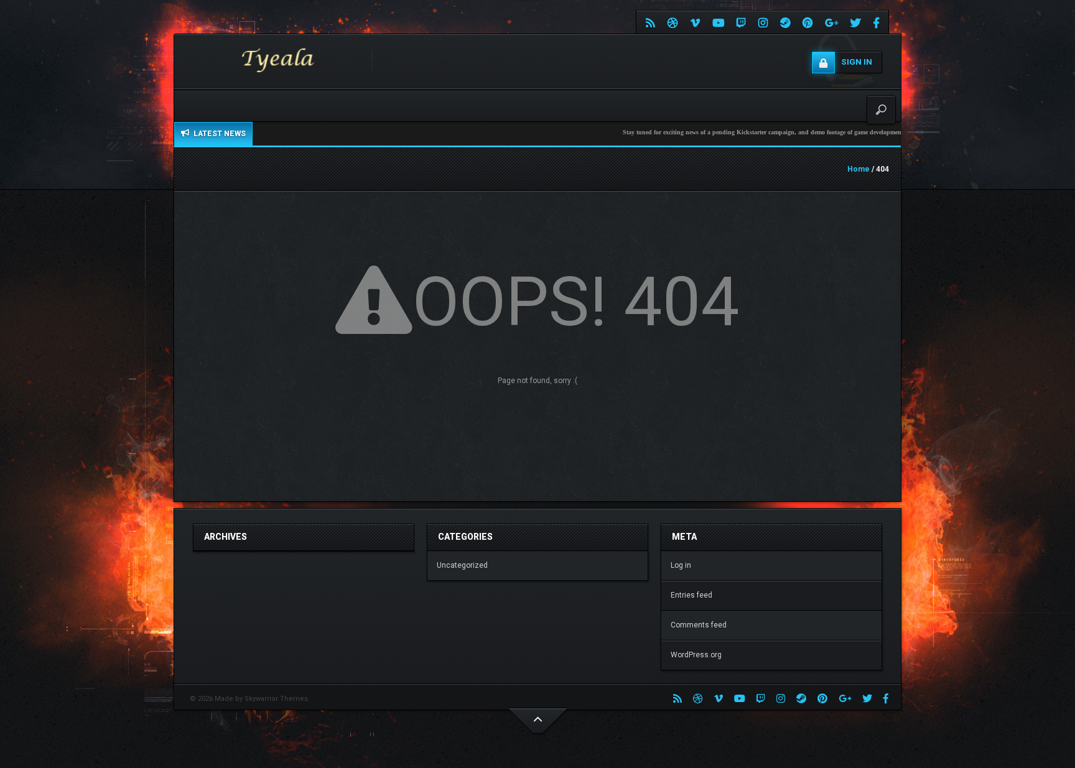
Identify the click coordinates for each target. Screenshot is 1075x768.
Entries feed (691, 595)
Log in (681, 565)
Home (858, 169)
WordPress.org (696, 654)
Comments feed (699, 625)
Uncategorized (462, 565)
